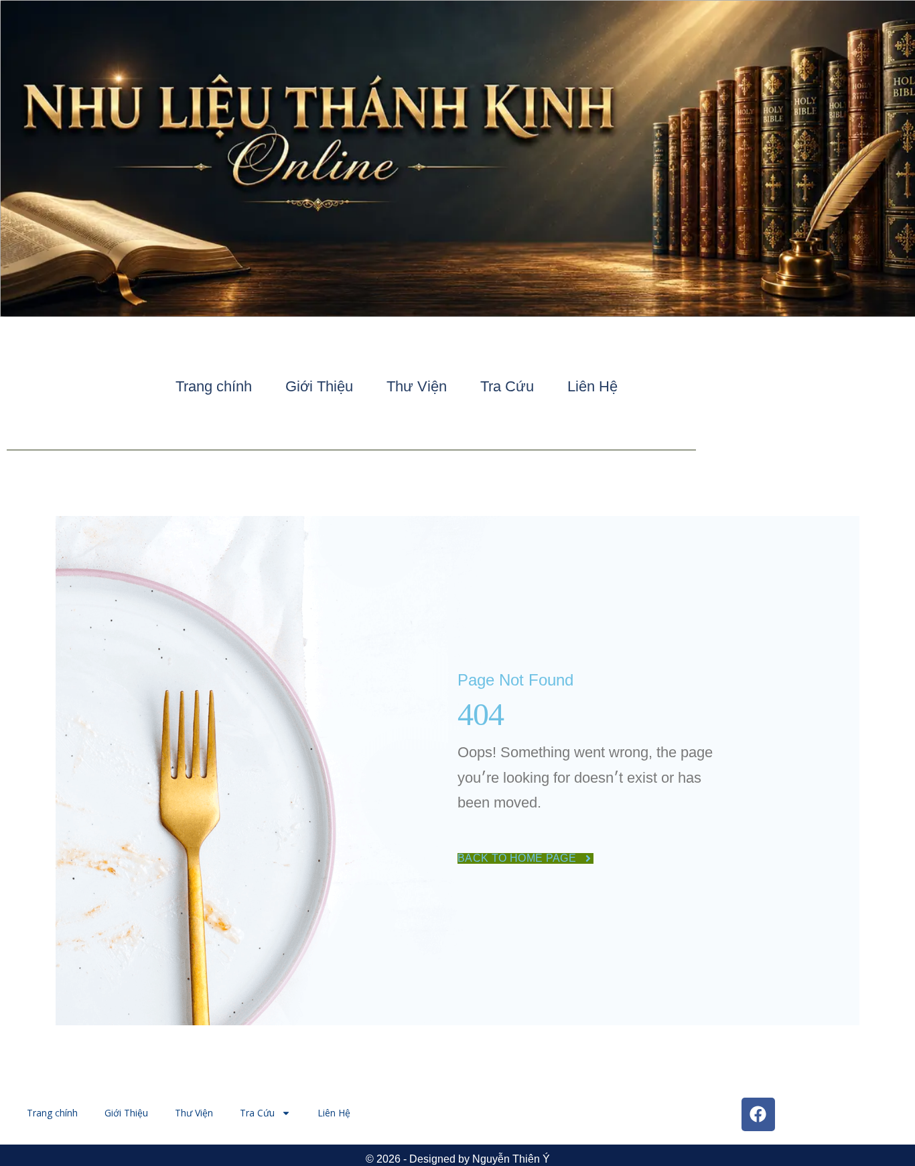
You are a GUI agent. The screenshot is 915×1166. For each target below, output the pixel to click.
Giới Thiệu (319, 386)
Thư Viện (416, 386)
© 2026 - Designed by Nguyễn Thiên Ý (458, 1159)
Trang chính (213, 386)
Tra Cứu (507, 386)
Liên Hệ (592, 386)
